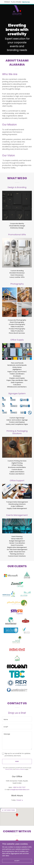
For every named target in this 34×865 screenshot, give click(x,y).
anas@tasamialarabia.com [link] (19, 790)
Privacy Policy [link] (9, 769)
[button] (22, 800)
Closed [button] (18, 800)
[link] (17, 10)
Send (17, 761)
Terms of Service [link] (20, 769)
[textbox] (17, 719)
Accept (17, 860)
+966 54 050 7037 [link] (19, 787)
